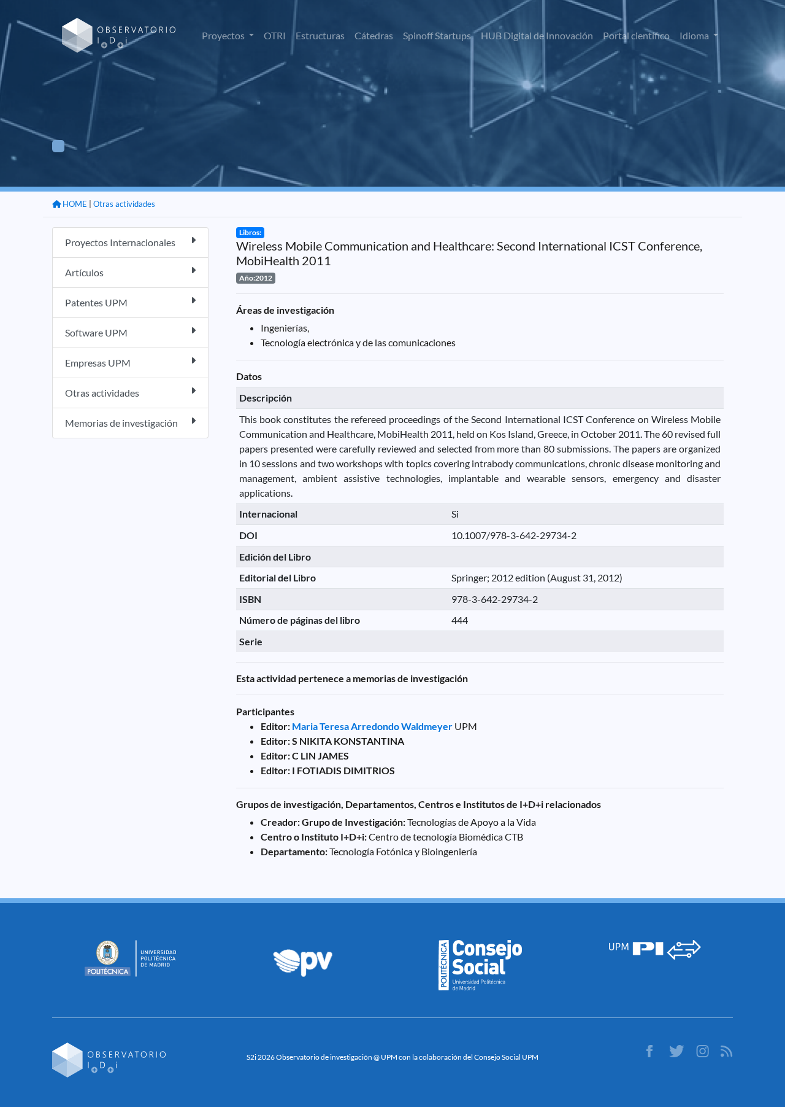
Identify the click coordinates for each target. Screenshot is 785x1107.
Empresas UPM (98, 362)
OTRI (275, 35)
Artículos (84, 272)
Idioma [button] (695, 35)
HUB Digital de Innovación (537, 35)
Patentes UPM (96, 302)
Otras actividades (124, 204)
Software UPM (96, 332)
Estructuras (320, 35)
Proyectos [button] (224, 35)
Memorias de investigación (121, 423)
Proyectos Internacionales (120, 242)
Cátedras (373, 35)
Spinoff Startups (437, 35)
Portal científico (636, 35)
